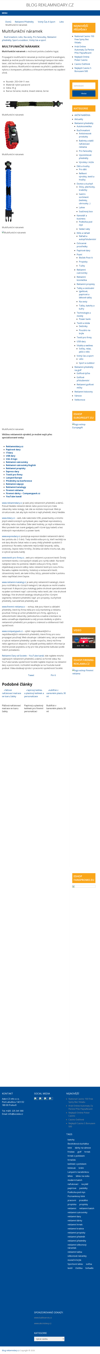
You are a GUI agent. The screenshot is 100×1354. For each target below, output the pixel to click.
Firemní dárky (13, 493)
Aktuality (78, 119)
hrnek (87, 1151)
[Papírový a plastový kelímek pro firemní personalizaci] (34, 696)
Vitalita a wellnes (85, 345)
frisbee (71, 1151)
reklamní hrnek (75, 1224)
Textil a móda (83, 323)
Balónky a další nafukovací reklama (86, 143)
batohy (71, 1139)
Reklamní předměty (24, 21)
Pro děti (83, 169)
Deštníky (83, 326)
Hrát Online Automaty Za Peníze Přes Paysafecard (84, 49)
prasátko (83, 1200)
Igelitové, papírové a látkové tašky (85, 294)
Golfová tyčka (83, 373)
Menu (4, 13)
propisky (83, 1204)
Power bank (85, 319)
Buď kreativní (10, 37)
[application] (83, 641)
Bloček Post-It (86, 257)
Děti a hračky (83, 166)
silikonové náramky (77, 1256)
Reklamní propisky (86, 284)
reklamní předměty (77, 1240)
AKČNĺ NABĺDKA (82, 115)
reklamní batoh (86, 1208)
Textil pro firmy (84, 337)
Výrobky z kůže (86, 162)
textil (70, 1268)
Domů (8, 21)
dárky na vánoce (83, 1147)
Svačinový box (86, 211)
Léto (61, 21)
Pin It (53, 675)
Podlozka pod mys (76, 1192)
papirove (72, 1188)
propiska (72, 1204)
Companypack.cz (31, 493)
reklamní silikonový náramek (77, 1246)
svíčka (89, 1264)
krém (81, 1168)
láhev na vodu (82, 1176)
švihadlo (89, 1268)
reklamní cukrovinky (77, 1212)
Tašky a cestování (85, 288)
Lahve (82, 207)
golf (79, 1151)
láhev (70, 1176)
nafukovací (73, 1184)
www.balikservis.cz (43, 1317)
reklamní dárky (75, 1220)
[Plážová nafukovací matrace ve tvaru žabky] (12, 696)
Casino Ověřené (82, 64)
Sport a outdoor (20, 40)
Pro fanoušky (39, 37)
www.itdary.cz (8, 518)
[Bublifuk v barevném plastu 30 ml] (56, 696)
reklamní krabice (76, 1228)
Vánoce (78, 395)
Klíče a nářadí (83, 233)
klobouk (72, 1168)
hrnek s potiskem (76, 1155)
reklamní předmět (76, 1236)
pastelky (83, 1188)
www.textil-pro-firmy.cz (13, 557)
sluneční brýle (74, 1260)
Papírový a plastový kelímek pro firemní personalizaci (33, 708)
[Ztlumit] (91, 645)
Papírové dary (83, 250)
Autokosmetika (84, 126)
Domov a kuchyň (85, 183)
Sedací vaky (84, 229)
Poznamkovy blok (76, 1196)
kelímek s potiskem (77, 1163)
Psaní (79, 254)
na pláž (84, 1184)
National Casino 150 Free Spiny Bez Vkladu (84, 39)
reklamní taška (75, 1251)
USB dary (81, 341)
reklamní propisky (76, 1232)
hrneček (72, 1159)
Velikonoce (79, 399)
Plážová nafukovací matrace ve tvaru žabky (11, 708)
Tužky (82, 265)
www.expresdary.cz (11, 536)
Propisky (83, 261)
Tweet (31, 675)
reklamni (72, 1208)
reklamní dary (74, 1216)
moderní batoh (75, 1180)
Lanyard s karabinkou (78, 1172)
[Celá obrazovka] (93, 645)
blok (70, 1147)
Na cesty (28, 37)
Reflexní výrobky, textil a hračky (86, 176)
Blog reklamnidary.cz (50, 5)
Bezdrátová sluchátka (78, 1143)
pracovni (72, 1200)
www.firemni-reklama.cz (13, 606)
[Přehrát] (75, 645)
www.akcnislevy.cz (42, 1323)
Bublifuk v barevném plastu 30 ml (56, 708)
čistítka (78, 1268)
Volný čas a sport (46, 21)
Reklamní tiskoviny (83, 391)
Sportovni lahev (75, 1264)
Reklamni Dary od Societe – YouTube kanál (23, 655)
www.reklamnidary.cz (12, 502)
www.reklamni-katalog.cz (14, 582)
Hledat (83, 93)
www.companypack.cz (12, 631)
